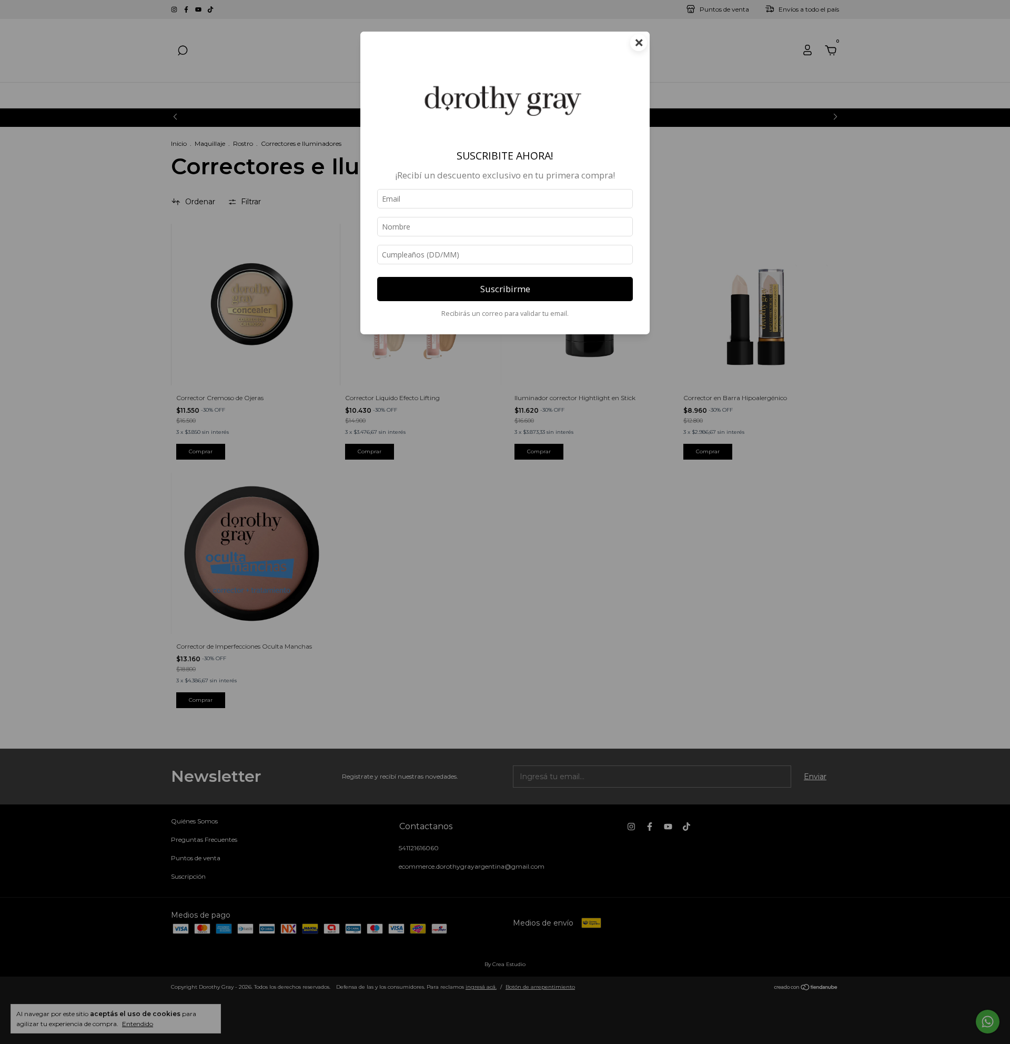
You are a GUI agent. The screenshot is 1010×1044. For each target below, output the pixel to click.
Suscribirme (505, 289)
